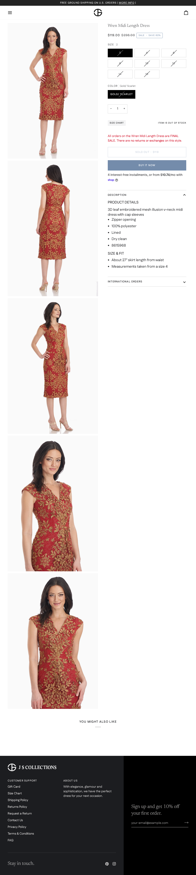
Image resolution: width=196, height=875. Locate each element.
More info (126, 3)
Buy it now (147, 165)
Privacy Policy (17, 827)
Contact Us (15, 820)
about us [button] (70, 781)
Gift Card (14, 787)
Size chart (117, 123)
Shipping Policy (18, 800)
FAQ (10, 840)
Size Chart (15, 793)
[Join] (185, 822)
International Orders (125, 282)
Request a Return (20, 813)
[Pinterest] (107, 864)
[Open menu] (13, 13)
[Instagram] (114, 864)
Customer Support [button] (22, 781)
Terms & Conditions (21, 834)
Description (117, 195)
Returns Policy (17, 807)
